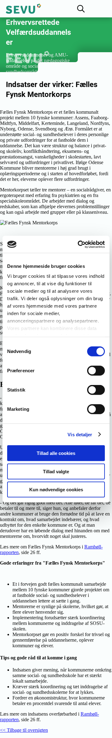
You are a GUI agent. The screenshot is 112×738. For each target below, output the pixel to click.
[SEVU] (23, 9)
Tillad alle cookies (56, 453)
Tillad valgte (56, 471)
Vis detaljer (80, 434)
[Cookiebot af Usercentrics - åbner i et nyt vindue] (79, 244)
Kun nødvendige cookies (56, 489)
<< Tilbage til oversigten (24, 730)
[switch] (96, 371)
